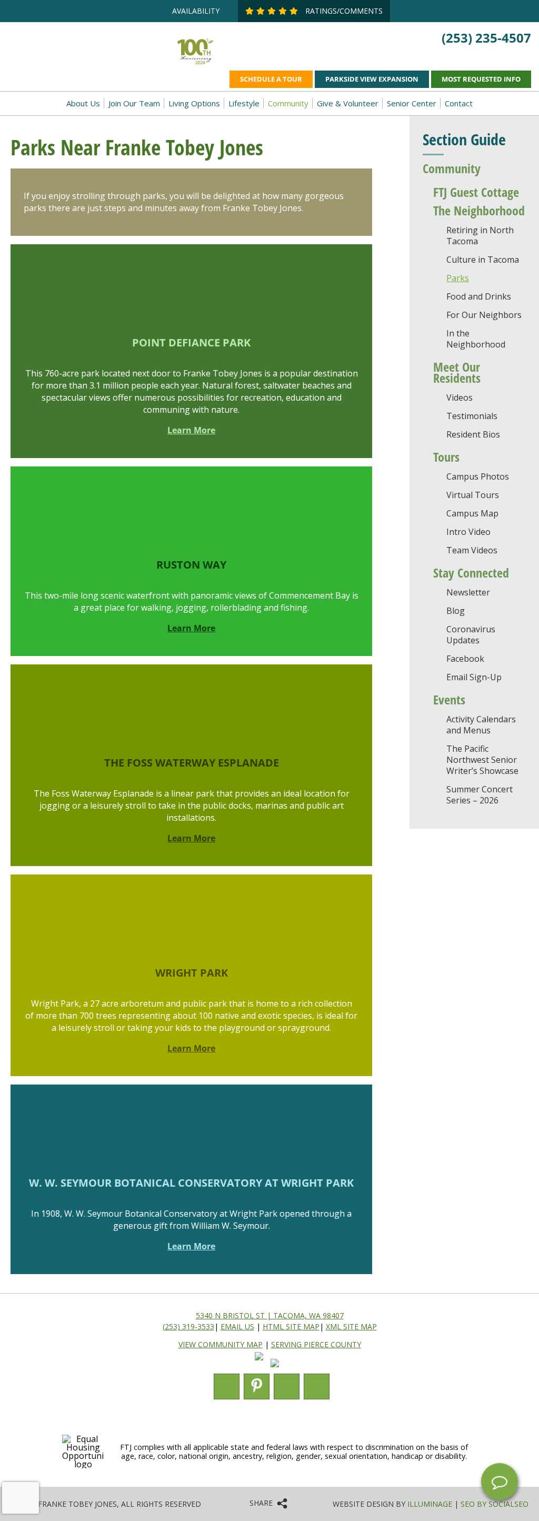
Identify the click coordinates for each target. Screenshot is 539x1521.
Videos (459, 397)
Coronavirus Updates (470, 634)
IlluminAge (429, 1504)
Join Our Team (134, 103)
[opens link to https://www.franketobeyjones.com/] (90, 52)
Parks (457, 278)
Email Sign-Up (474, 677)
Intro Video (468, 532)
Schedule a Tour (271, 79)
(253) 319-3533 (188, 1326)
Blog (455, 611)
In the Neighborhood (475, 338)
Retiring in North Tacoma (480, 235)
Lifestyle (243, 103)
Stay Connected (471, 572)
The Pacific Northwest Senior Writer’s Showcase (482, 760)
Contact (459, 103)
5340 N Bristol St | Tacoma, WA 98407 (270, 1315)
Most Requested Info (481, 79)
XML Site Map (351, 1326)
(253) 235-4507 (486, 37)
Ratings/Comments (343, 11)
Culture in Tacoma (482, 259)
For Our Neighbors (484, 315)
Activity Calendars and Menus (481, 724)
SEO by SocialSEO (494, 1504)
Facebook (465, 658)
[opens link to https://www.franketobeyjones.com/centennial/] (195, 63)
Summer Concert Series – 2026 (479, 794)
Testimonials (471, 416)
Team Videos (471, 550)
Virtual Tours (472, 495)
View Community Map (220, 1344)
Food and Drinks (478, 296)
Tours (446, 456)
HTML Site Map (291, 1326)
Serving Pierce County (316, 1344)
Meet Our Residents (457, 372)
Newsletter (468, 592)
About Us (83, 103)
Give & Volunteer (347, 103)
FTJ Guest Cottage (476, 192)
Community (288, 103)
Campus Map (472, 513)
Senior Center (411, 103)
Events (449, 699)
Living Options (194, 103)
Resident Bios (473, 434)
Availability (195, 11)
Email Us (237, 1326)
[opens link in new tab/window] (261, 1364)
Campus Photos (477, 476)
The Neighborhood (479, 210)
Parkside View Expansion (371, 79)
